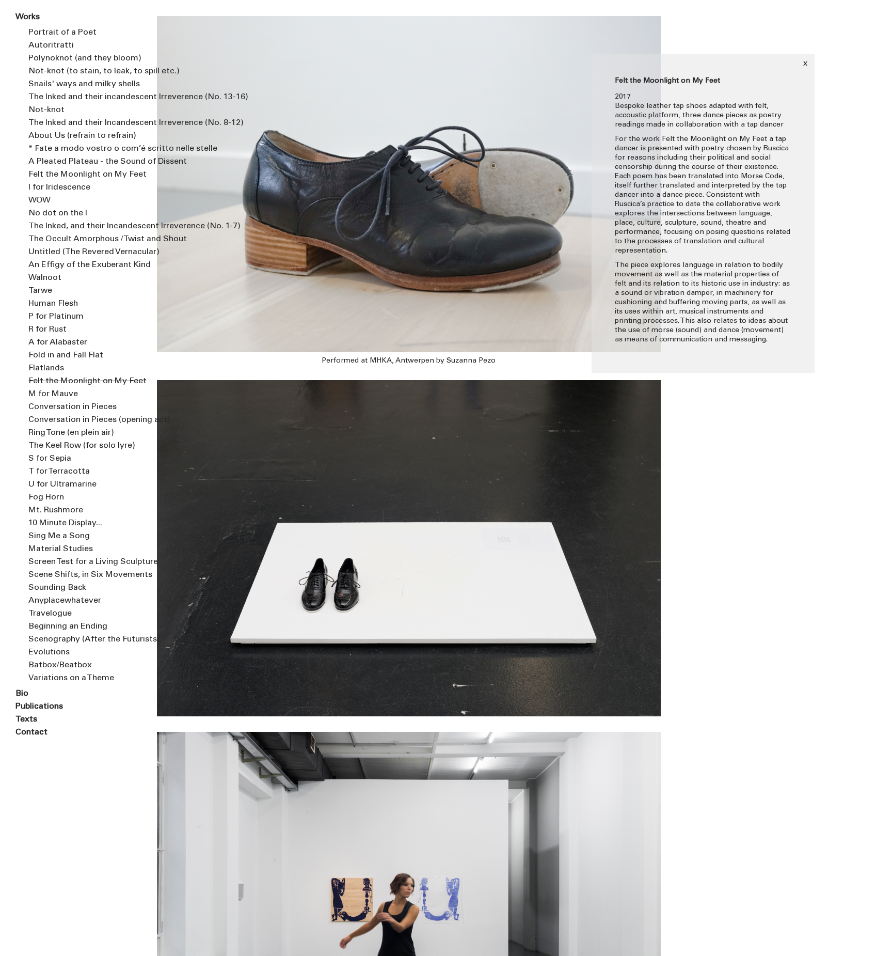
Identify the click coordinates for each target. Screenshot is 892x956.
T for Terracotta (59, 471)
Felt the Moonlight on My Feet (84, 174)
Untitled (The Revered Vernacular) (84, 252)
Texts (26, 719)
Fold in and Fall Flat (65, 355)
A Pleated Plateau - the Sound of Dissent (84, 162)
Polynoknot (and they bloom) (84, 58)
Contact (31, 732)
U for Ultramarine (62, 484)
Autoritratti (51, 45)
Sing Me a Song (59, 536)
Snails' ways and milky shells (84, 84)
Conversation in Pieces (72, 407)
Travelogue (50, 613)
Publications (39, 706)
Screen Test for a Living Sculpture (84, 562)
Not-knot (46, 110)
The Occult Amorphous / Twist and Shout (84, 239)
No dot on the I (57, 213)
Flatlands (46, 368)
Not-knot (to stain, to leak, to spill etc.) (84, 71)
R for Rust (47, 329)
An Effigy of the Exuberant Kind (84, 265)
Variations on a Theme (71, 678)
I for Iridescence (59, 187)
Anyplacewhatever (64, 601)
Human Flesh (53, 304)
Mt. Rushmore (55, 510)
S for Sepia (49, 459)
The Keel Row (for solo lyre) (81, 446)
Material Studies (60, 549)
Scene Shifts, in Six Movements (84, 575)
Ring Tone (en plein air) (71, 433)
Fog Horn (46, 497)
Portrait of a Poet (62, 32)
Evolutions (49, 652)
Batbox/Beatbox (60, 665)
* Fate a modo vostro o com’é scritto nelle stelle (84, 149)
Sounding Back (57, 588)
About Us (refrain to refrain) (82, 136)
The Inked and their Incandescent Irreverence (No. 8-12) (84, 123)
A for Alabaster (57, 342)
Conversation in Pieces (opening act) (84, 420)
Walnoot (44, 278)
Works (27, 17)
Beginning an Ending (67, 626)
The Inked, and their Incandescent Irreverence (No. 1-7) (84, 226)
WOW (39, 200)
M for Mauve (53, 394)
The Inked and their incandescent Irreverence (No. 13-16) (84, 97)
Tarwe (40, 291)
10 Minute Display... (65, 523)
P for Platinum (56, 316)
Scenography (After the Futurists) (84, 639)
